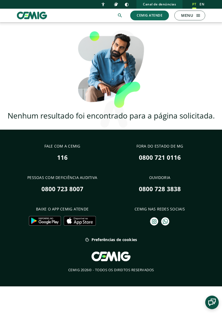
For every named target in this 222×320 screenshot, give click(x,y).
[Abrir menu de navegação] (198, 15)
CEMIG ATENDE (149, 15)
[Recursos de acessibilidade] (104, 4)
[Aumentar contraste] (127, 4)
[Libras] (116, 4)
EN (202, 4)
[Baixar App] (45, 221)
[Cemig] (32, 15)
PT (194, 4)
